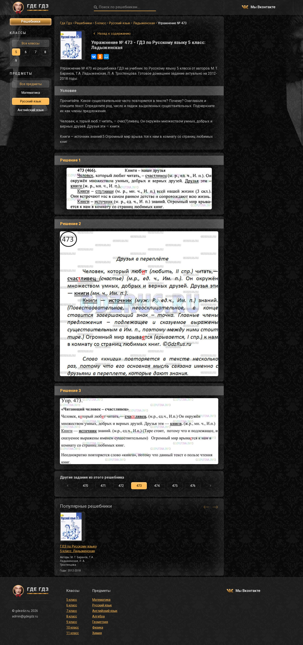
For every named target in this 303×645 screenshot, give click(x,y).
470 (85, 486)
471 (103, 486)
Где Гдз (66, 23)
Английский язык (31, 110)
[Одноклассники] (100, 56)
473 (139, 486)
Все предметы (31, 84)
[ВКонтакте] (93, 56)
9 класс (71, 622)
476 (192, 486)
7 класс (71, 611)
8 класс (71, 616)
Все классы (30, 43)
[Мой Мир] (106, 56)
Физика (97, 627)
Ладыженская (144, 23)
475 (174, 486)
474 (156, 486)
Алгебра (98, 616)
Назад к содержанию (114, 34)
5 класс (100, 23)
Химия (97, 633)
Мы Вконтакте (263, 7)
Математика (31, 93)
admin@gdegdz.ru (25, 616)
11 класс (72, 633)
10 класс (72, 627)
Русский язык (119, 23)
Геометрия (100, 622)
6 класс (71, 605)
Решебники (83, 23)
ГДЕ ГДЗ (30, 7)
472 (121, 486)
